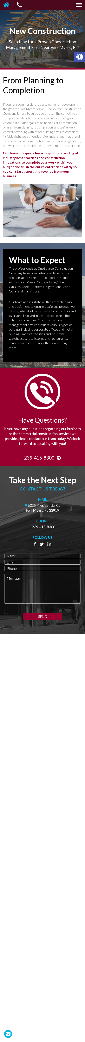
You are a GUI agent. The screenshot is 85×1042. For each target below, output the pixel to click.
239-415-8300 (39, 457)
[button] (79, 57)
